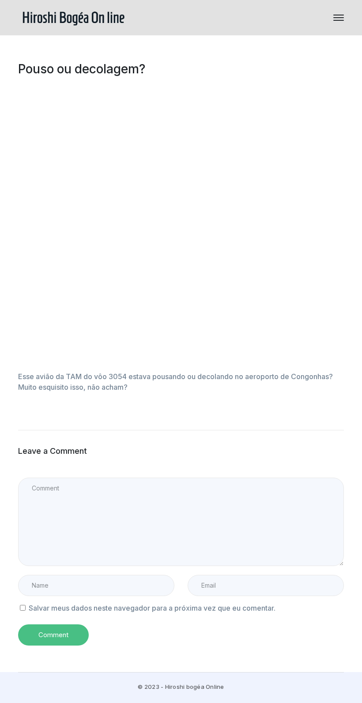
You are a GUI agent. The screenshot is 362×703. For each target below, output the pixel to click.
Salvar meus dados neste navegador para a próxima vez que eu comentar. (152, 608)
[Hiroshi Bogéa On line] (73, 16)
